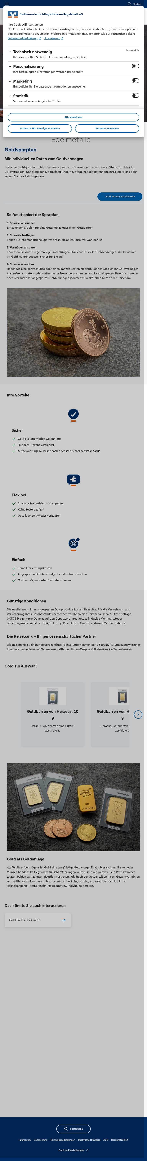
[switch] (135, 66)
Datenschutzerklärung (23, 38)
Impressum (52, 38)
